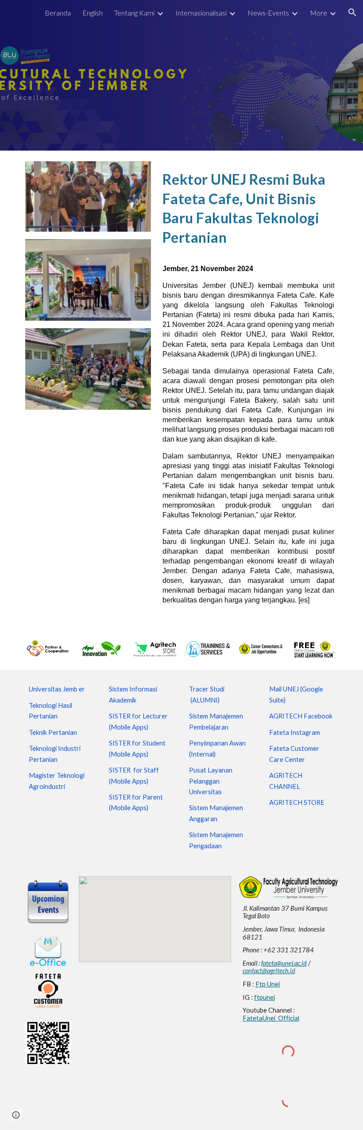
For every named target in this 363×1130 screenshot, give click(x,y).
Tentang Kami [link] (134, 12)
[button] (352, 12)
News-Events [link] (268, 12)
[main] (248, 206)
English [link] (92, 12)
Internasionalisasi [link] (201, 12)
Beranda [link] (58, 12)
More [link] (318, 12)
